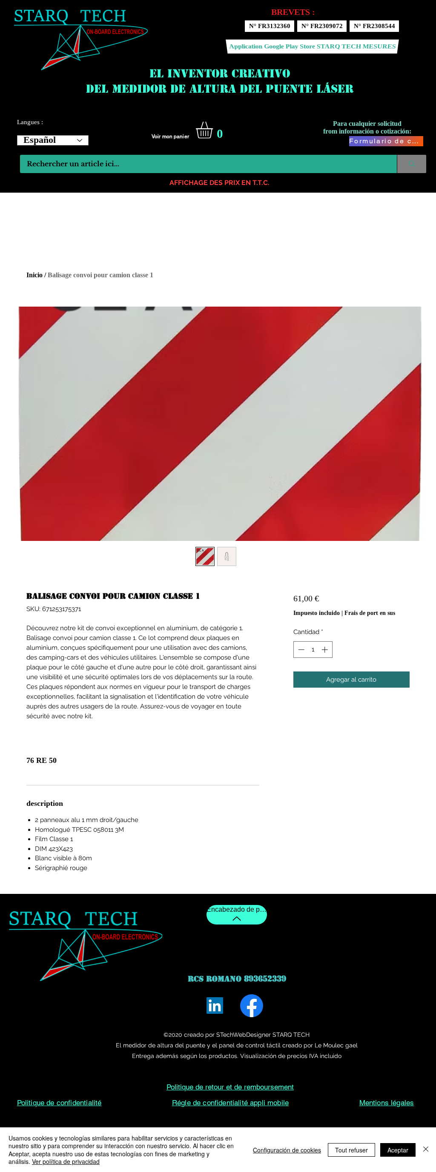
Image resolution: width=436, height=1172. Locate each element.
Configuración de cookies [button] (287, 1150)
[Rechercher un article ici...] (411, 164)
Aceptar (397, 1150)
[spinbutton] (313, 649)
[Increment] (325, 649)
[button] (214, 130)
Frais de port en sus (369, 613)
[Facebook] (251, 1005)
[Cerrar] (426, 1149)
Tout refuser (351, 1150)
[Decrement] (300, 649)
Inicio (34, 275)
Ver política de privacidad (66, 1161)
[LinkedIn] (215, 1005)
